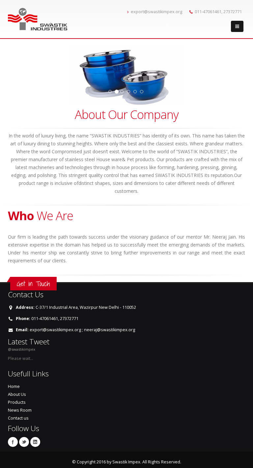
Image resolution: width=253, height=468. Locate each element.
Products (17, 402)
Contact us (18, 418)
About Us (17, 394)
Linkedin (35, 442)
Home (14, 386)
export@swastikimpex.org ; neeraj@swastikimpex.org (82, 330)
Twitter (24, 442)
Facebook (13, 442)
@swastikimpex (21, 349)
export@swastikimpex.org (156, 12)
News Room (20, 410)
